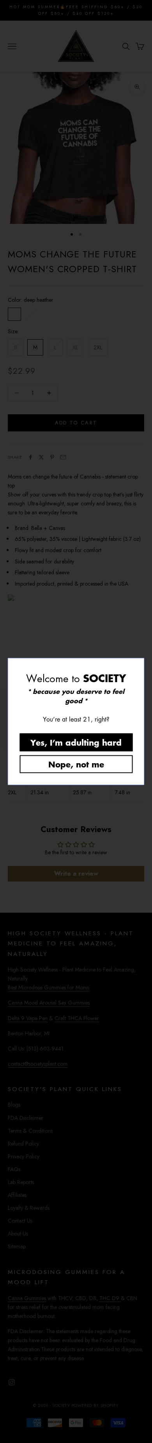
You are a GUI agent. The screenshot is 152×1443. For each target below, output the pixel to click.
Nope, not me (76, 764)
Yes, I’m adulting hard (76, 742)
